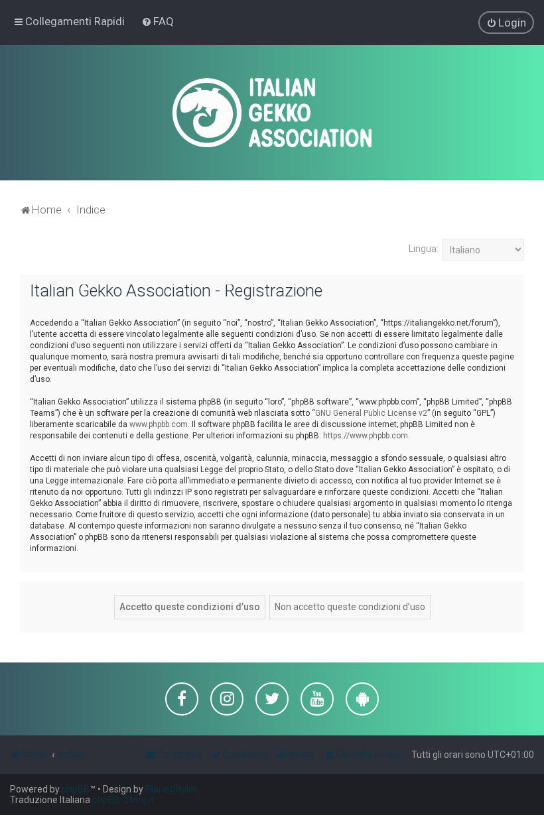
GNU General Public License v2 (371, 413)
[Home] (272, 112)
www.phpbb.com (158, 424)
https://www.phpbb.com (365, 435)
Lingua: (424, 248)
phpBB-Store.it (123, 799)
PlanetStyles (171, 789)
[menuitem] (157, 21)
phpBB (76, 789)
